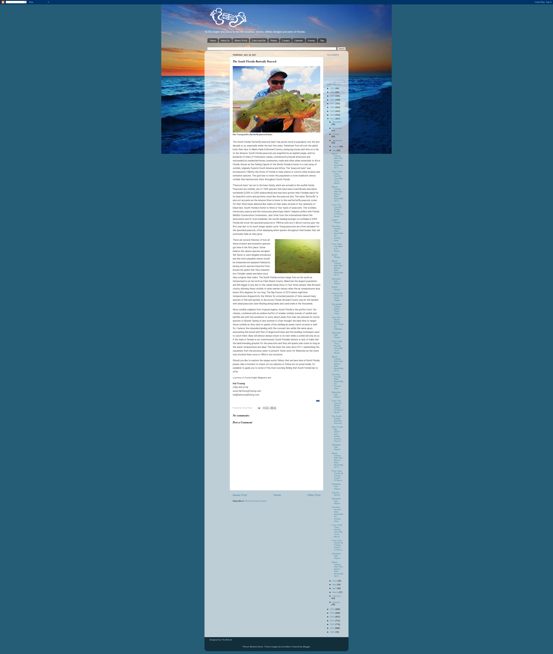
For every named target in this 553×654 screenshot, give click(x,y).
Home (213, 40)
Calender (298, 40)
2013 (332, 621)
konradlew (285, 647)
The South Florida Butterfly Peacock (337, 419)
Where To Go (241, 40)
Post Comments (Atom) (255, 501)
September (337, 140)
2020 (332, 107)
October (336, 134)
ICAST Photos (336, 221)
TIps (322, 40)
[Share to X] (269, 407)
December (337, 122)
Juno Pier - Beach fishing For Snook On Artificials (337, 323)
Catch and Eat (258, 40)
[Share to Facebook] (272, 407)
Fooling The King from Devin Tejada (337, 297)
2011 (332, 628)
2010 (332, 632)
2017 (332, 119)
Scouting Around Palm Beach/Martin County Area (337, 233)
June (334, 581)
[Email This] (264, 407)
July (334, 150)
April (334, 588)
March (335, 592)
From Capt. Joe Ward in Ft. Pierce (337, 247)
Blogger (306, 647)
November (337, 128)
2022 (332, 100)
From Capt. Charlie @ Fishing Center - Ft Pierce (337, 475)
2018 (332, 115)
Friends (311, 40)
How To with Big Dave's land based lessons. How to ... (337, 434)
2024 (332, 92)
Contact (285, 40)
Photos (273, 40)
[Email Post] (259, 408)
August (335, 146)
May (334, 585)
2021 (332, 103)
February (336, 596)
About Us (225, 40)
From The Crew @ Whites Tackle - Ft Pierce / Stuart (337, 211)
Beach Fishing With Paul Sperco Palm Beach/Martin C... (337, 161)
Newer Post (240, 495)
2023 (332, 96)
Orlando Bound (336, 494)
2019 (332, 111)
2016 (332, 609)
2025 (332, 88)
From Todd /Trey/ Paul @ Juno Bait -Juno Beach (337, 177)
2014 (332, 617)
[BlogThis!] (266, 407)
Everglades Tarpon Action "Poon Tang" (337, 309)
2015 (332, 613)
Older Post (313, 495)
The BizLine (226, 640)
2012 (332, 624)
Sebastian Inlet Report (336, 281)
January (336, 602)
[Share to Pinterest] (274, 407)
